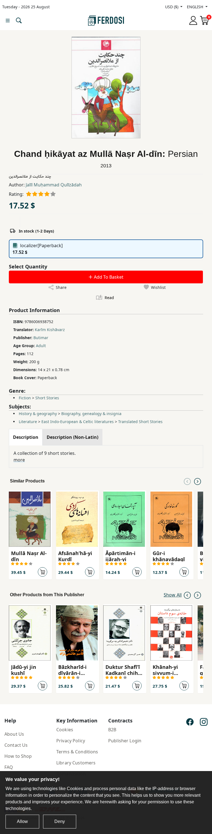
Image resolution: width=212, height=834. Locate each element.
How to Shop (18, 756)
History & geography (38, 413)
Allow (22, 821)
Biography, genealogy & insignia (91, 413)
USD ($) (172, 6)
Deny (59, 821)
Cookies (64, 730)
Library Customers (76, 763)
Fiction (25, 397)
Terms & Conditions (77, 752)
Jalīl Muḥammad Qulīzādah (54, 185)
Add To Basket (108, 277)
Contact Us (16, 745)
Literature (28, 421)
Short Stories (47, 397)
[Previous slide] (187, 481)
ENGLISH (195, 6)
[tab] (26, 437)
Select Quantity (28, 266)
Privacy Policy (70, 741)
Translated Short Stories (140, 421)
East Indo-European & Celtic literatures (77, 421)
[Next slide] (197, 481)
